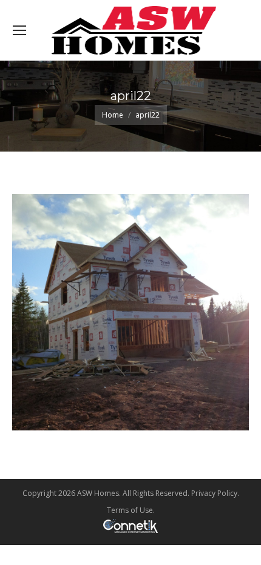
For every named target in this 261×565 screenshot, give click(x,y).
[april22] (130, 312)
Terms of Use (130, 510)
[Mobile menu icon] (19, 30)
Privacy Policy (214, 493)
